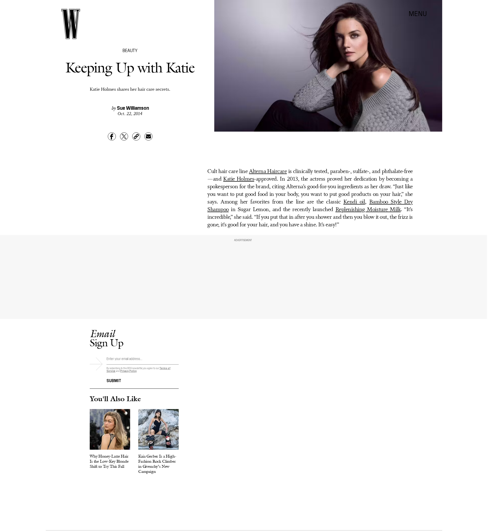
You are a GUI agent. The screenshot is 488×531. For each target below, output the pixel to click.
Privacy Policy (128, 370)
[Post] (124, 136)
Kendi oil (354, 202)
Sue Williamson (133, 107)
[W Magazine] (70, 24)
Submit (113, 380)
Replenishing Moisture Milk (368, 209)
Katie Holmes (238, 179)
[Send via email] (148, 136)
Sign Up (106, 338)
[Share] (112, 136)
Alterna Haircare (268, 171)
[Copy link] (136, 136)
